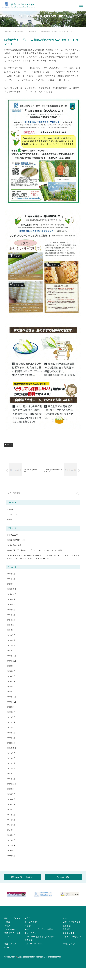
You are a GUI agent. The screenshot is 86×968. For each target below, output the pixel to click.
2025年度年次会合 (14, 545)
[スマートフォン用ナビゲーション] (81, 5)
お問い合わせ (69, 944)
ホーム (66, 918)
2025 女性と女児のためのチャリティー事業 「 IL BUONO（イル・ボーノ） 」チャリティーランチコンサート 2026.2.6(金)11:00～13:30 (43, 556)
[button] (78, 493)
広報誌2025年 (12, 535)
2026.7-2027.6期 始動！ (17, 540)
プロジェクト (69, 933)
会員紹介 (67, 929)
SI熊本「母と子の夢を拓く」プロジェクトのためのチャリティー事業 (34, 550)
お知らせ (9, 444)
